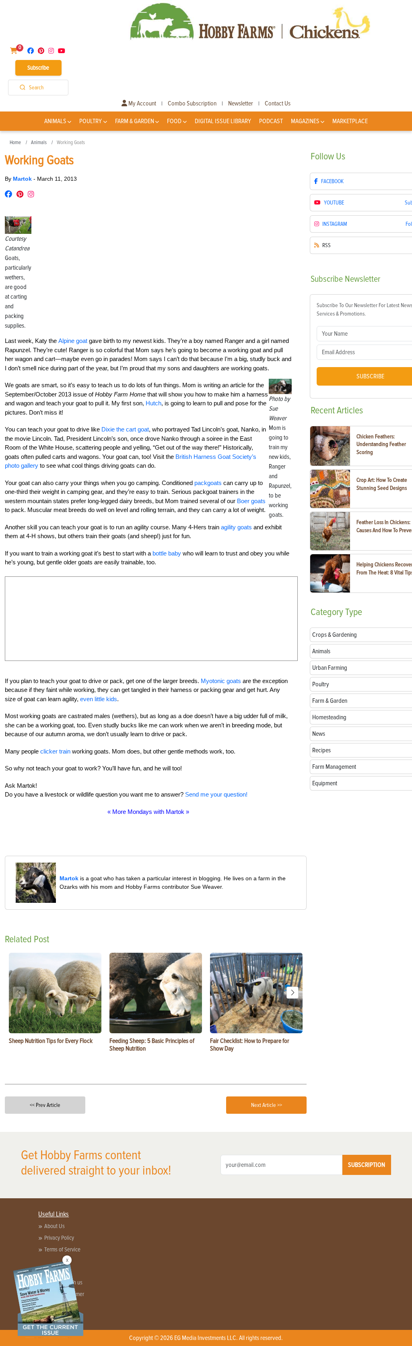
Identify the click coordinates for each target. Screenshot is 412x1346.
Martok (23, 178)
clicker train (55, 751)
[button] (292, 993)
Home (15, 142)
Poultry (90, 121)
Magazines (305, 121)
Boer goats (251, 501)
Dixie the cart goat (125, 429)
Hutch (153, 403)
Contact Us (277, 103)
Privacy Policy (59, 1237)
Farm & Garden (134, 121)
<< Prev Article (45, 1105)
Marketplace (350, 121)
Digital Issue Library (223, 121)
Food (174, 121)
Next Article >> (266, 1105)
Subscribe (38, 67)
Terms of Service (62, 1249)
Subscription (366, 1165)
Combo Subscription (192, 103)
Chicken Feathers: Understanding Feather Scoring (381, 444)
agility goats (236, 527)
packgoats (208, 482)
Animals (55, 121)
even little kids (98, 699)
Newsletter (240, 103)
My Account (141, 103)
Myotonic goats (221, 680)
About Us (54, 1226)
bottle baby (166, 553)
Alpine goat (72, 340)
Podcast (271, 121)
